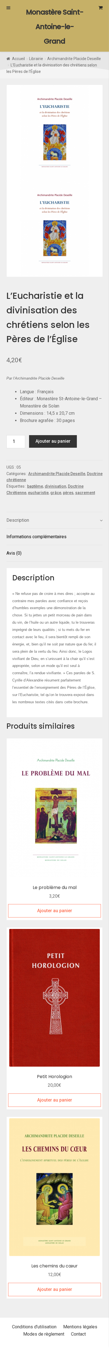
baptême (35, 486)
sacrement (85, 492)
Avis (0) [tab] (14, 553)
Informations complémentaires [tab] (36, 536)
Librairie (36, 58)
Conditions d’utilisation (34, 1326)
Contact (78, 1334)
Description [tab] (17, 520)
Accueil (18, 58)
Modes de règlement (43, 1334)
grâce (55, 492)
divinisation (55, 486)
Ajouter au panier (52, 441)
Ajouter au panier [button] (54, 910)
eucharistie (38, 492)
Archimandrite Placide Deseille (74, 58)
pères (68, 492)
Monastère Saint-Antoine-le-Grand (54, 26)
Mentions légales (80, 1326)
